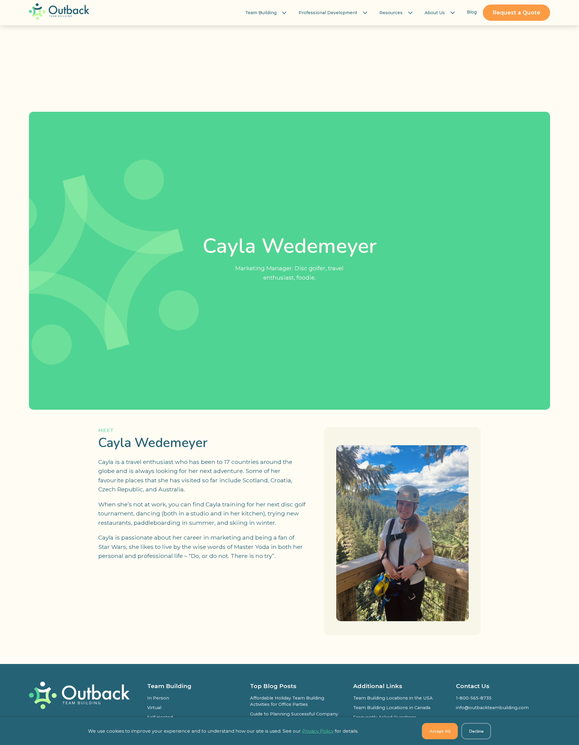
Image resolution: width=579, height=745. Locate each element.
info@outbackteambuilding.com (492, 707)
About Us (435, 12)
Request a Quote (516, 12)
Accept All (440, 731)
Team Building (261, 12)
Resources (391, 12)
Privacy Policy (318, 731)
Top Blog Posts (273, 686)
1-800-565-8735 (474, 698)
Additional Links (377, 686)
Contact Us (472, 686)
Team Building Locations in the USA (393, 698)
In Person (158, 698)
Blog (472, 12)
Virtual (154, 707)
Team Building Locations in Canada (391, 707)
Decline (476, 731)
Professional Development (328, 12)
